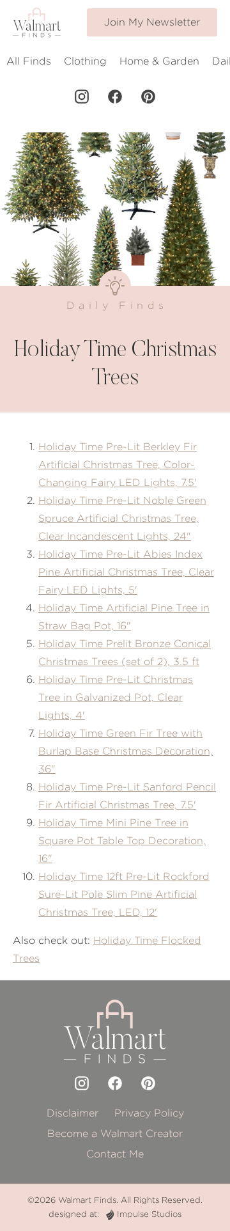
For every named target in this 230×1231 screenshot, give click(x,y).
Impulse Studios (149, 1214)
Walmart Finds (87, 1200)
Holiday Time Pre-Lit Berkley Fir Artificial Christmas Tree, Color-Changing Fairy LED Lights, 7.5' (117, 465)
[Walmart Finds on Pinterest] (148, 96)
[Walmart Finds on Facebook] (115, 96)
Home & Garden (159, 61)
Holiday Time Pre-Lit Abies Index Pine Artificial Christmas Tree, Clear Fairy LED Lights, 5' (126, 572)
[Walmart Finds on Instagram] (81, 96)
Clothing (85, 61)
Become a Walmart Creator (115, 1133)
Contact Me (115, 1154)
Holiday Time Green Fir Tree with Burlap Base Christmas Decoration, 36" (125, 751)
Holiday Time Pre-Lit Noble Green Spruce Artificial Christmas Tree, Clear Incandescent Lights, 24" (122, 518)
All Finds (28, 61)
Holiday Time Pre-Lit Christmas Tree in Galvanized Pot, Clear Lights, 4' (115, 697)
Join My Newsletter (152, 22)
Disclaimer (72, 1113)
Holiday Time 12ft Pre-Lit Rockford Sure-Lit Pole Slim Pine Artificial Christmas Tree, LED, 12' (124, 894)
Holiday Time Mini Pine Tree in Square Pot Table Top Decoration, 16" (122, 841)
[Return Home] (37, 22)
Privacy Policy (149, 1113)
